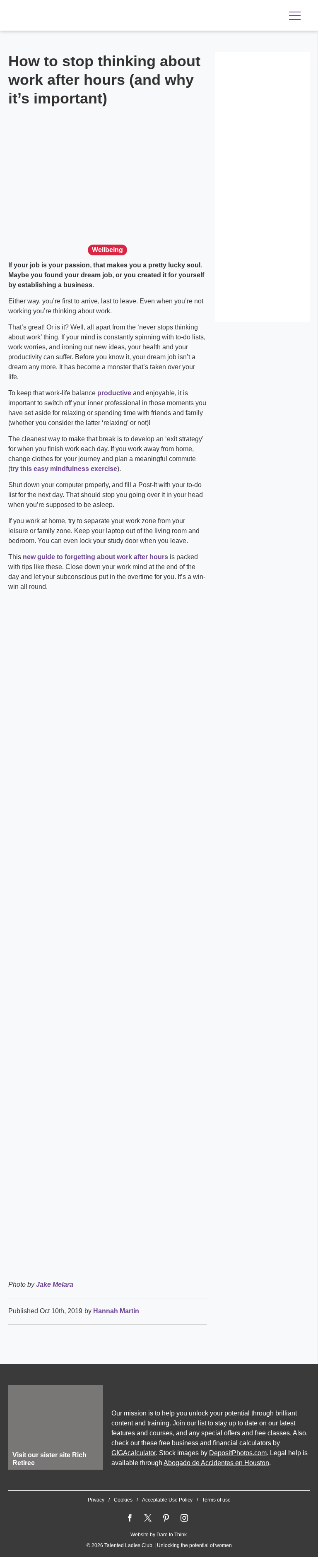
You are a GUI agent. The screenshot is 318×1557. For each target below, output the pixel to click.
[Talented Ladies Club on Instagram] (184, 1518)
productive (114, 392)
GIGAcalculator (133, 1452)
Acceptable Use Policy (167, 1500)
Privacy (96, 1500)
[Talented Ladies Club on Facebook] (130, 1518)
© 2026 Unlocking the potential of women (159, 1545)
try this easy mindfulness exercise (63, 468)
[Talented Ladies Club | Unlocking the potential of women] (95, 16)
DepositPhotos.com (238, 1452)
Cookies (123, 1500)
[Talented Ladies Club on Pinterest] (166, 1518)
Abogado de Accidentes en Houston (216, 1462)
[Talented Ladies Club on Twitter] (148, 1518)
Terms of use (216, 1500)
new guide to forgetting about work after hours (95, 556)
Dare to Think (172, 1535)
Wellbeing (107, 249)
